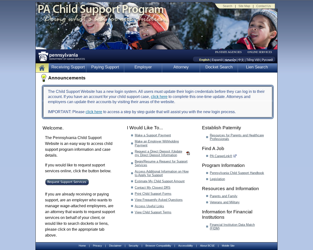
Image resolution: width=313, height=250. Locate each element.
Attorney (181, 67)
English (204, 60)
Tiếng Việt (253, 60)
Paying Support (105, 67)
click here (159, 97)
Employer (143, 67)
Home (82, 245)
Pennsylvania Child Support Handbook (237, 173)
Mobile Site (228, 245)
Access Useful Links (149, 206)
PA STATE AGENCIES (228, 52)
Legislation (217, 179)
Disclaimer (115, 245)
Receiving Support (68, 67)
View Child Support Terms (153, 212)
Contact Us (263, 6)
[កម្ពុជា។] (230, 60)
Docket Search (219, 67)
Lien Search (257, 67)
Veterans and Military (225, 202)
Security (133, 245)
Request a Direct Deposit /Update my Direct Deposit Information (158, 153)
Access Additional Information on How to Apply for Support (162, 173)
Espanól (217, 60)
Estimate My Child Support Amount (160, 181)
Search (227, 6)
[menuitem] (230, 52)
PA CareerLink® (221, 156)
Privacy (97, 245)
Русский (267, 60)
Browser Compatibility (158, 245)
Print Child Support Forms (153, 194)
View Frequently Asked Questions (159, 200)
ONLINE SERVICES (259, 52)
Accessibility (185, 245)
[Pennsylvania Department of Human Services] (60, 55)
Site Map (244, 6)
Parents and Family (223, 196)
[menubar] (230, 52)
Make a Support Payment (153, 135)
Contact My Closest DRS (152, 187)
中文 (241, 60)
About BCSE (207, 245)
